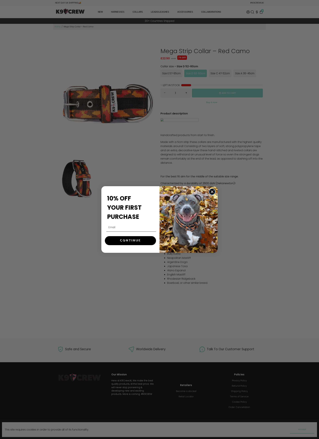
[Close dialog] (212, 192)
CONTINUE (130, 240)
